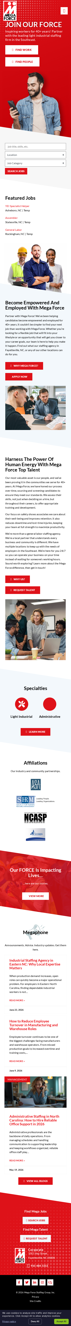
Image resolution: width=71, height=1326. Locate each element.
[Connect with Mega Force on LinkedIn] (35, 1282)
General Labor (13, 229)
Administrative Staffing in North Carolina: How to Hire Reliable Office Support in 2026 (34, 1120)
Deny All (35, 1321)
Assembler (11, 217)
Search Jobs (16, 171)
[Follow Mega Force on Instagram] (42, 1282)
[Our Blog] (50, 1282)
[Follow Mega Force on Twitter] (27, 1282)
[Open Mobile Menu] (64, 10)
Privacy (35, 1296)
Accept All (61, 1321)
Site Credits (35, 1301)
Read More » (17, 1000)
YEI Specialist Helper (17, 206)
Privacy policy (9, 1321)
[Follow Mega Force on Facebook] (19, 1282)
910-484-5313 (39, 1265)
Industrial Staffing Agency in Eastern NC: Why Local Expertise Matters (34, 964)
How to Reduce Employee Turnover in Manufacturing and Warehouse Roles (33, 1025)
